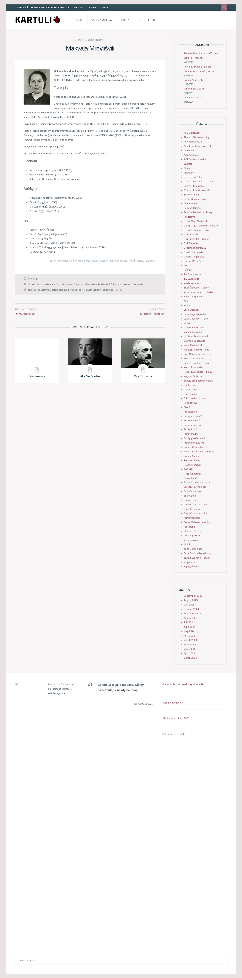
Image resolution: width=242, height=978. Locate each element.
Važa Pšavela (191, 540)
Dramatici (189, 172)
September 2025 (193, 595)
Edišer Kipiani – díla (195, 199)
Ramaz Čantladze (194, 447)
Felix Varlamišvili (193, 207)
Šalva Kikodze (191, 478)
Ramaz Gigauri (192, 456)
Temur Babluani (192, 517)
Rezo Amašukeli (25, 314)
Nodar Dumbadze (193, 367)
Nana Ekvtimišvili (193, 345)
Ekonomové (190, 203)
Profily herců (191, 429)
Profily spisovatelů (122, 284)
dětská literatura (43, 290)
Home (78, 19)
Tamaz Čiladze (192, 500)
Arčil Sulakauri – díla (195, 159)
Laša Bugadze (192, 309)
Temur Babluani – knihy (197, 522)
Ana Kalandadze (193, 97)
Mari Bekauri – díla (194, 327)
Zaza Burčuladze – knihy (197, 553)
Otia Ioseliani (37, 376)
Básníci (31, 284)
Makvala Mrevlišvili (93, 290)
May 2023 (189, 649)
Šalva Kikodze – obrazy (197, 482)
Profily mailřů (191, 433)
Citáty (106, 8)
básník (31, 290)
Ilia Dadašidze (191, 278)
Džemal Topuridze (194, 185)
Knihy (92, 8)
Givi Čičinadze (143, 376)
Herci (186, 265)
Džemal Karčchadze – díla (198, 181)
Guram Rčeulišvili (193, 261)
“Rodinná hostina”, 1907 (176, 718)
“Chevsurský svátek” (173, 734)
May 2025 (189, 604)
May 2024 (189, 631)
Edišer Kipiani (191, 194)
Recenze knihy (192, 460)
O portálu (147, 19)
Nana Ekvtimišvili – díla (196, 349)
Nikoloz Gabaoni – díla (196, 363)
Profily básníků (105, 284)
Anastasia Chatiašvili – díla (198, 146)
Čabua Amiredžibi (193, 80)
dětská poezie (58, 290)
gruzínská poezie (74, 290)
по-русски (189, 562)
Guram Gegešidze (194, 256)
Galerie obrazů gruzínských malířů (183, 684)
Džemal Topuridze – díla (197, 190)
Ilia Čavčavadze (192, 274)
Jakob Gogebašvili (194, 296)
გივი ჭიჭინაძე (191, 566)
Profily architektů (193, 416)
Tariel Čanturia (192, 509)
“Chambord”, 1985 (194, 88)
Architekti (189, 150)
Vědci (187, 544)
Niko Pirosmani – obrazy (197, 354)
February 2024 (192, 644)
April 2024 (189, 635)
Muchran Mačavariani (196, 336)
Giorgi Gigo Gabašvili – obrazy (201, 225)
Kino (186, 300)
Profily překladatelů (194, 438)
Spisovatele (137, 284)
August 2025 (191, 600)
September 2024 (193, 613)
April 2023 (189, 653)
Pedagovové (191, 402)
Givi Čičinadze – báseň (196, 238)
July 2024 (189, 622)
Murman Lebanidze (152, 314)
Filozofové (189, 216)
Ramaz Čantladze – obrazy (199, 451)
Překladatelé (91, 284)
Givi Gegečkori (192, 243)
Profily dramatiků (193, 425)
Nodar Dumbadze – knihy (198, 371)
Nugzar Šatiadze (193, 376)
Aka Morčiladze (90, 376)
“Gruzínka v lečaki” (173, 702)
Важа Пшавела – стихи (197, 557)
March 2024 (190, 640)
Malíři (187, 323)
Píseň (187, 407)
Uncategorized (192, 535)
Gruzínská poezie (64, 284)
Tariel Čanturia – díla (195, 513)
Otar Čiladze (191, 389)
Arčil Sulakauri (191, 154)
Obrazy (79, 8)
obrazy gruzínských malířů (198, 380)
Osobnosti (100, 19)
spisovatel (108, 290)
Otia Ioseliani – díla (194, 398)
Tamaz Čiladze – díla (195, 504)
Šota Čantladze (192, 491)
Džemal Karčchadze (195, 177)
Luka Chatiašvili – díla (196, 318)
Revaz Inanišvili (192, 464)
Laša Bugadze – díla (195, 314)
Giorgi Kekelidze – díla (196, 230)
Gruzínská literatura (45, 284)
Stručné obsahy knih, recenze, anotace (43, 8)
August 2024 (191, 617)
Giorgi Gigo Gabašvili (195, 221)
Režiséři (188, 469)
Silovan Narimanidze (195, 486)
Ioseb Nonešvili (192, 283)
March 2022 (190, 657)
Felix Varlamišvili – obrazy (198, 212)
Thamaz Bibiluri (192, 531)
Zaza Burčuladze (193, 548)
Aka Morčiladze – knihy (196, 137)
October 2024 (191, 609)
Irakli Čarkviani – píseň (196, 287)
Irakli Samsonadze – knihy (198, 292)
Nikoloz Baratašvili (194, 358)
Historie (188, 269)
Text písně (189, 526)
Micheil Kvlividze (193, 331)
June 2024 (189, 626)
